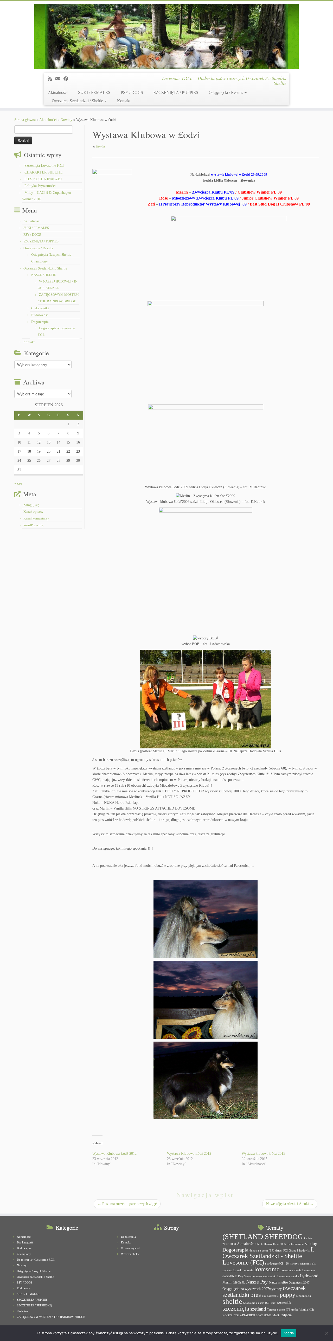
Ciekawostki (40, 308)
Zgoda (288, 1333)
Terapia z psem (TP (278, 1309)
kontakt (237, 1270)
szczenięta (235, 1308)
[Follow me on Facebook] (67, 78)
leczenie (248, 1270)
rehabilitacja (303, 1295)
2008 (233, 1244)
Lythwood (309, 1275)
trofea (294, 1309)
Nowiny (66, 120)
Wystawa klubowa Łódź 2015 (263, 1154)
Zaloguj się (31, 505)
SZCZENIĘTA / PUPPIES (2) (34, 1305)
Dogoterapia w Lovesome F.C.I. (36, 1259)
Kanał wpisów (33, 512)
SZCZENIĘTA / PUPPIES (175, 92)
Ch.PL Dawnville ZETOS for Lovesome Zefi (282, 1244)
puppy (287, 1294)
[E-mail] (59, 78)
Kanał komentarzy (36, 518)
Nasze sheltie (278, 1282)
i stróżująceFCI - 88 (277, 1263)
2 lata (309, 1238)
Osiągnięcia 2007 (299, 1282)
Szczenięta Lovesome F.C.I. (45, 166)
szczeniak (284, 1302)
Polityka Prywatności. (40, 186)
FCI (285, 1250)
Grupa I (293, 1250)
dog (313, 1243)
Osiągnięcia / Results (226, 92)
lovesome (266, 1269)
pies (255, 1294)
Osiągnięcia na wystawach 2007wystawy (252, 1289)
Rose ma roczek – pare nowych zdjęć (127, 1204)
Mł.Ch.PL (239, 1282)
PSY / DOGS (132, 92)
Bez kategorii (25, 1242)
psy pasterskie (270, 1295)
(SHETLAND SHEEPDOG (262, 1237)
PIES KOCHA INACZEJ (43, 179)
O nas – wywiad (130, 1248)
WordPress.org (33, 525)
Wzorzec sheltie (130, 1253)
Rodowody (23, 1288)
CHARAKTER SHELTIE (43, 172)
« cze (18, 483)
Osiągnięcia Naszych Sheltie (51, 254)
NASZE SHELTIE (43, 275)
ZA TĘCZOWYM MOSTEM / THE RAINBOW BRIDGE (51, 1316)
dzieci (278, 1250)
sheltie (232, 1301)
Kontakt (123, 101)
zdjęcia (286, 1315)
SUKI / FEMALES (94, 92)
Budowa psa (39, 315)
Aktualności (58, 92)
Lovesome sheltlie (288, 1276)
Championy (39, 261)
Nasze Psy (257, 1282)
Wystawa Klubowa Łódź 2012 (114, 1154)
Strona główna (25, 120)
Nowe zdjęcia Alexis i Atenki (289, 1204)
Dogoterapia (40, 322)
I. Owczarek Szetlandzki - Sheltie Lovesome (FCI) (268, 1256)
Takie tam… (24, 1311)
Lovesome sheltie (290, 1270)
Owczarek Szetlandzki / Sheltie (78, 101)
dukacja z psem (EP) (261, 1250)
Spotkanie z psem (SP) (256, 1302)
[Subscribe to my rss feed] (51, 78)
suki (273, 1302)
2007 (225, 1244)
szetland (258, 1309)
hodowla (304, 1250)
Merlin (227, 1282)
